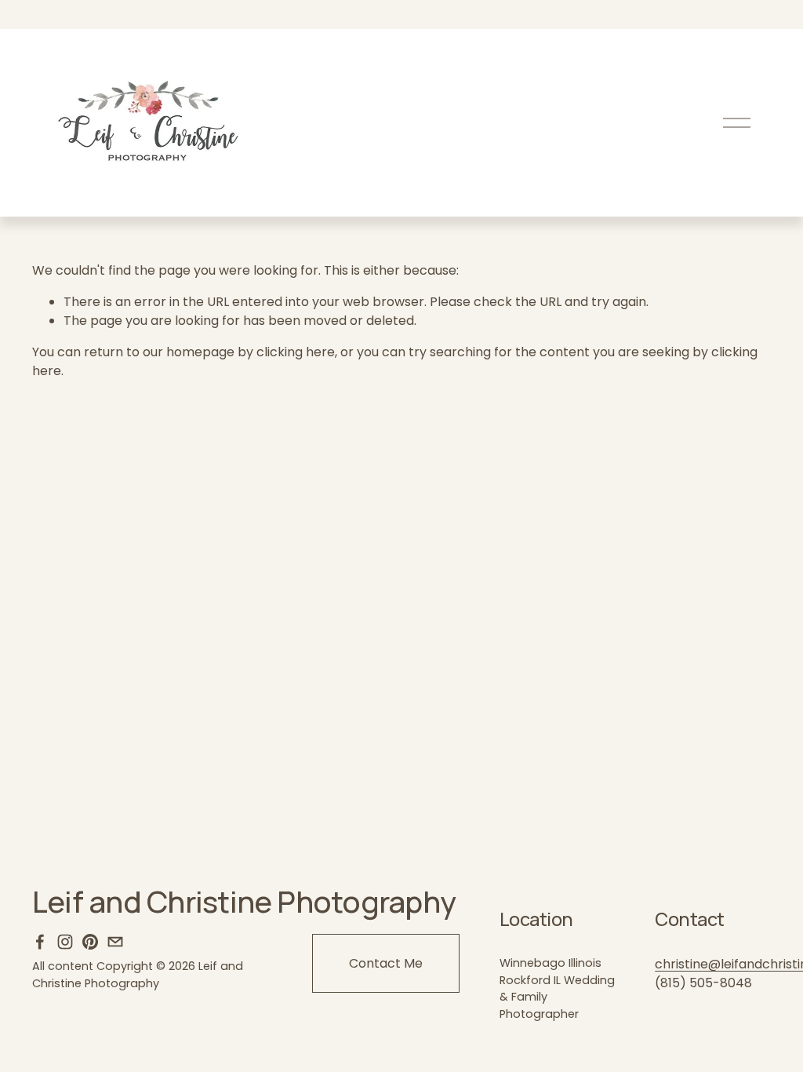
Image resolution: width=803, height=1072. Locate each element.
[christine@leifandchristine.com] (115, 942)
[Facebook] (40, 942)
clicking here (295, 352)
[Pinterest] (90, 942)
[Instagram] (65, 942)
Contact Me (386, 963)
